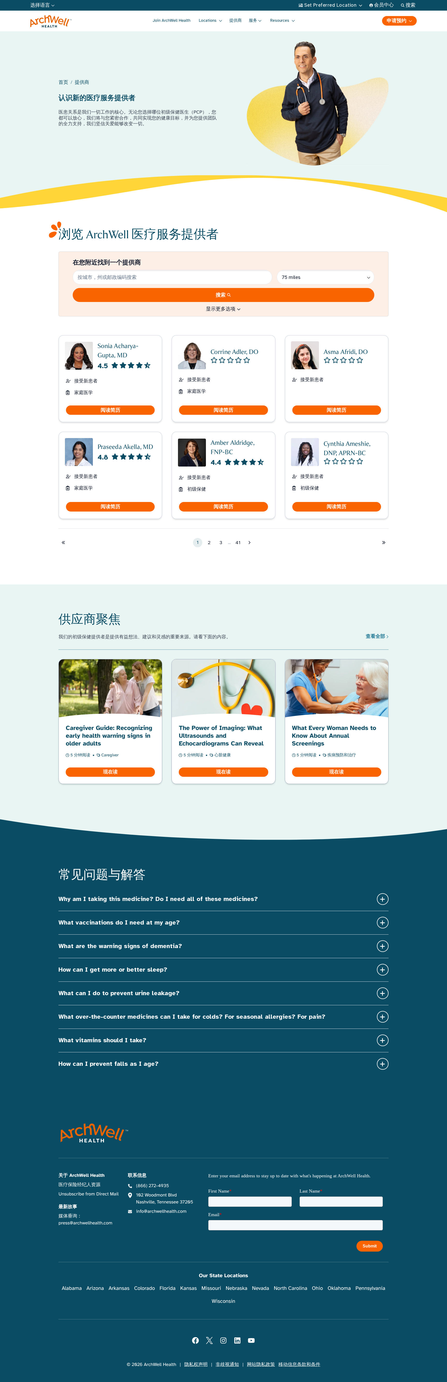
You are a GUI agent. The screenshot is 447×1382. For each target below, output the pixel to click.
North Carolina (290, 1288)
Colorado (144, 1288)
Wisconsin (223, 1301)
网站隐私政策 (261, 1365)
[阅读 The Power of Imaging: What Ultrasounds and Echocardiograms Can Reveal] (223, 721)
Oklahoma (339, 1288)
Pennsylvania (370, 1288)
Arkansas (119, 1288)
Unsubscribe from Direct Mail (88, 1194)
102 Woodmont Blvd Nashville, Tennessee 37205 (164, 1198)
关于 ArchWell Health (81, 1175)
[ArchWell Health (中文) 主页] (51, 21)
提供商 (235, 20)
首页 (63, 82)
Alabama (72, 1288)
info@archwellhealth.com (161, 1211)
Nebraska (237, 1288)
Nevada (260, 1288)
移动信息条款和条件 (299, 1365)
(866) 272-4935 (152, 1186)
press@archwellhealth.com (85, 1223)
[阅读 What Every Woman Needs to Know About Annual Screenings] (337, 721)
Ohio (317, 1288)
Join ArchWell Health (171, 20)
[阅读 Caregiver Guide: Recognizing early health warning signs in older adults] (110, 721)
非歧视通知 (227, 1365)
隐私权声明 (195, 1365)
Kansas (188, 1288)
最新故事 (67, 1207)
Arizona (95, 1288)
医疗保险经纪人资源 (79, 1185)
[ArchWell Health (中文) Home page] (94, 1133)
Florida (168, 1288)
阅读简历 (110, 410)
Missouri (211, 1288)
